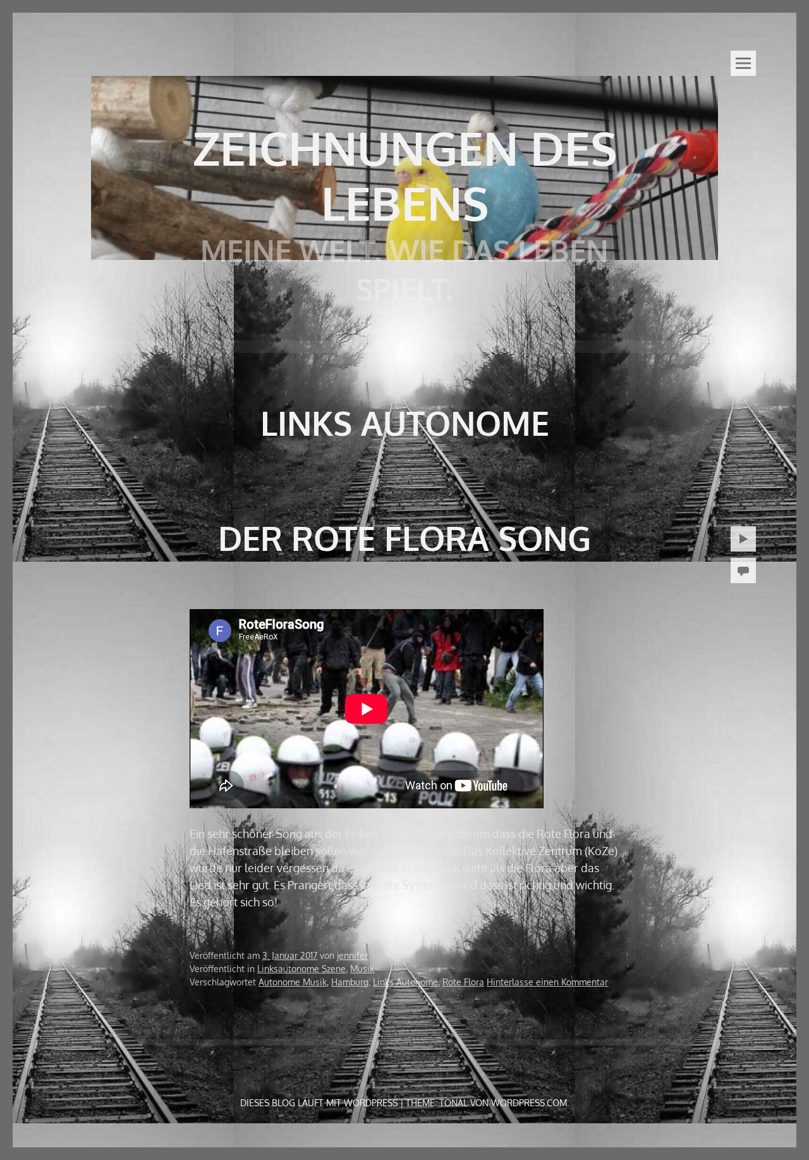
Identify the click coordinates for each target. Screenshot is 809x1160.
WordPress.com (529, 1102)
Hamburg (349, 982)
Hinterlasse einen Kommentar (547, 982)
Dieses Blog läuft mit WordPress (319, 1102)
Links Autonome (405, 982)
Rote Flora (463, 982)
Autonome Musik (293, 982)
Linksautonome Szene (301, 968)
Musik (362, 968)
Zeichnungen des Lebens (405, 175)
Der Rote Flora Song (404, 537)
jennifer (352, 955)
